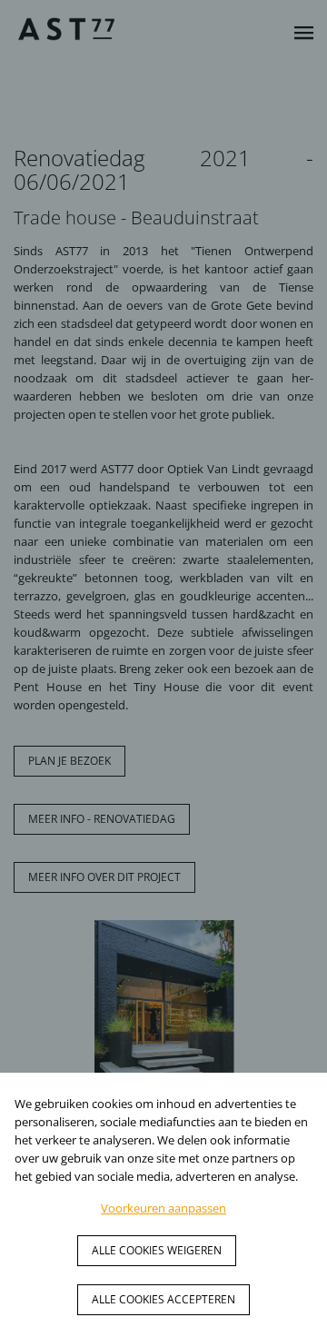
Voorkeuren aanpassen (163, 1208)
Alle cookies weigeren (157, 1250)
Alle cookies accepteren (163, 1299)
